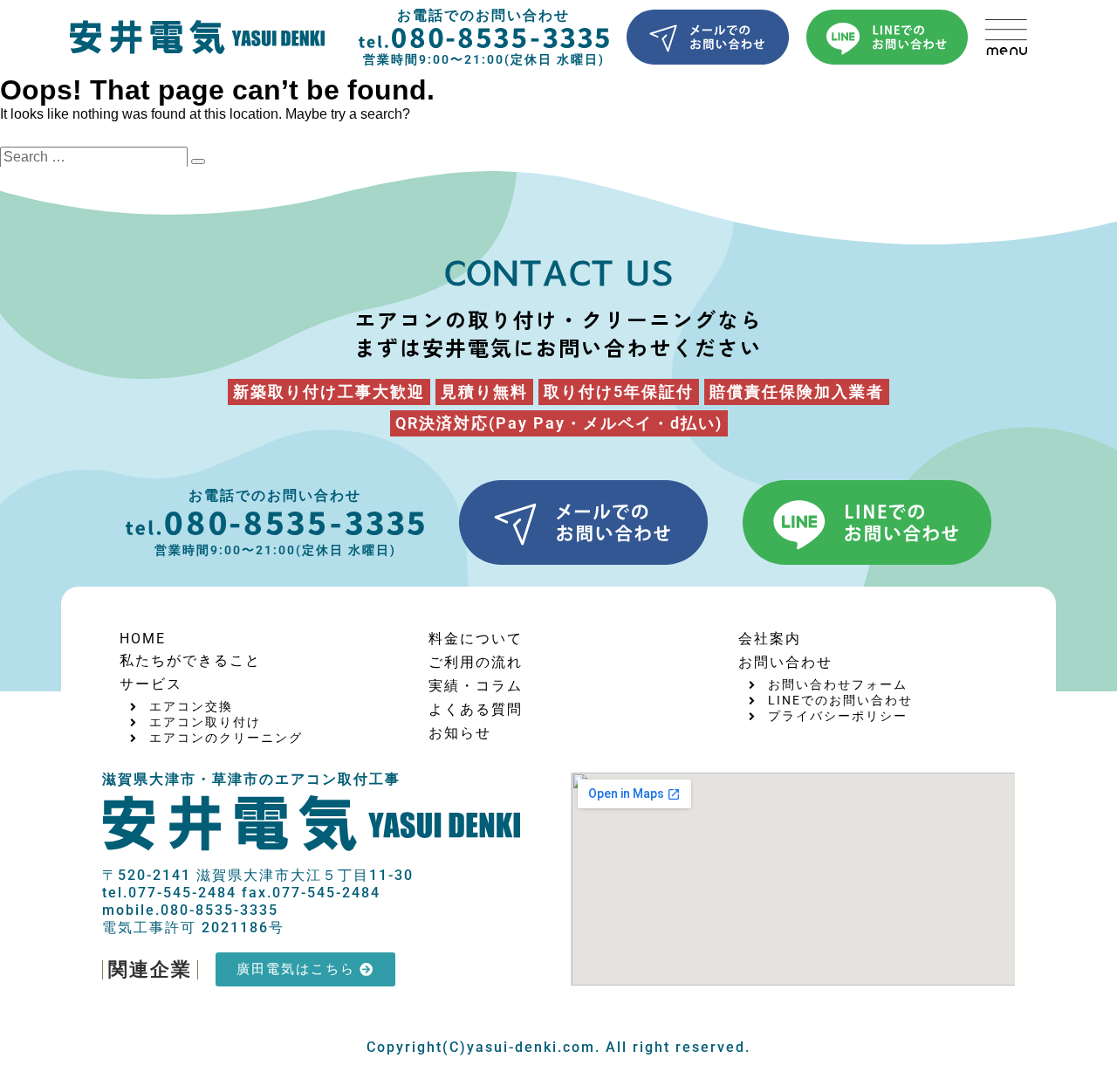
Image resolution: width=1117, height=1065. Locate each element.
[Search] (198, 161)
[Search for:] (95, 156)
